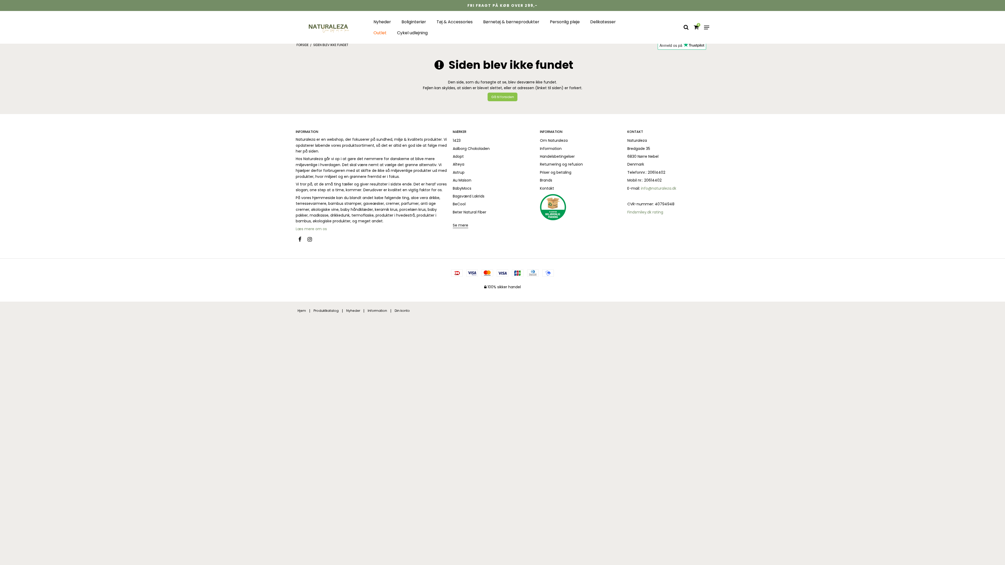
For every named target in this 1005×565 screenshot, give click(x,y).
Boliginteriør (413, 22)
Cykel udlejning (412, 33)
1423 (457, 140)
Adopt (458, 156)
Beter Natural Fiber (469, 212)
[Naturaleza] (328, 27)
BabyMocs (462, 188)
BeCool (459, 204)
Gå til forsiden (502, 97)
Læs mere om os (312, 228)
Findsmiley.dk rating (645, 212)
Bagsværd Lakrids (468, 196)
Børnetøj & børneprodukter (511, 22)
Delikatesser (603, 22)
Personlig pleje (565, 22)
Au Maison (462, 180)
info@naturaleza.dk (658, 188)
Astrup (459, 172)
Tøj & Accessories (455, 22)
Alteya (458, 164)
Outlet (380, 33)
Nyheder (382, 22)
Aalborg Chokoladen (471, 148)
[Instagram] (312, 239)
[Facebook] (302, 239)
